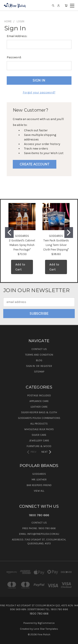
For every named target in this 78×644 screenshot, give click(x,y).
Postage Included (39, 395)
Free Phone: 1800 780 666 (39, 528)
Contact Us (39, 349)
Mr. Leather (39, 479)
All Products (39, 423)
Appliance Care (39, 401)
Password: (14, 57)
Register (46, 366)
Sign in (31, 366)
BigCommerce (46, 622)
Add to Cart (20, 266)
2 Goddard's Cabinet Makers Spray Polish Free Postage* (22, 245)
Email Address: (17, 36)
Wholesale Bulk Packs (39, 429)
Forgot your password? (39, 92)
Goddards (39, 473)
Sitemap (39, 371)
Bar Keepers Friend (39, 485)
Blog (39, 360)
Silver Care (39, 434)
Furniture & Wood (39, 446)
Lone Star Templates (46, 628)
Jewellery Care (39, 440)
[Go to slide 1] (9, 232)
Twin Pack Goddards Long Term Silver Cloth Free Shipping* (56, 245)
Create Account (34, 164)
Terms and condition (39, 354)
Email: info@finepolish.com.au (39, 533)
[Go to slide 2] (68, 232)
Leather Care (39, 406)
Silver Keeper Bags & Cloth (39, 412)
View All (39, 490)
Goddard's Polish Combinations (39, 418)
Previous (6, 639)
